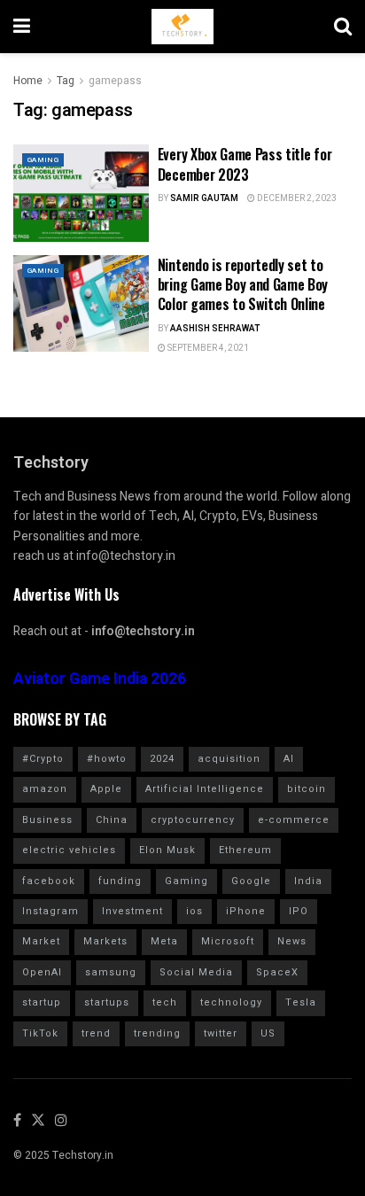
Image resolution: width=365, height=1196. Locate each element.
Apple (106, 788)
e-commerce (294, 819)
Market (41, 941)
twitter (220, 1033)
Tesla (300, 1002)
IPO (298, 911)
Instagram (50, 911)
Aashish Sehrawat (215, 328)
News (292, 941)
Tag (65, 81)
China (112, 819)
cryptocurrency (193, 819)
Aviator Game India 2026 (99, 679)
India (308, 881)
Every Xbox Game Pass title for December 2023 (244, 164)
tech (164, 1002)
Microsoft (227, 941)
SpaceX (277, 972)
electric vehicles (69, 850)
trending (157, 1033)
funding (120, 881)
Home (28, 81)
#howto (107, 758)
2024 (162, 758)
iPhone (246, 911)
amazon (44, 788)
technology (231, 1002)
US (268, 1033)
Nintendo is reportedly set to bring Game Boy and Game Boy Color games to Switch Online (243, 284)
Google (251, 881)
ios (194, 911)
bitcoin (306, 788)
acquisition (229, 758)
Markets (105, 941)
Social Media (196, 972)
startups (106, 1002)
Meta (164, 941)
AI (288, 758)
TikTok (40, 1033)
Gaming (42, 160)
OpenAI (42, 972)
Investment (132, 911)
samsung (110, 972)
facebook (48, 881)
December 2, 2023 (296, 198)
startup (41, 1002)
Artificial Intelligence (204, 788)
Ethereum (245, 850)
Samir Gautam (204, 198)
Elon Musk (167, 850)
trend (96, 1033)
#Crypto (43, 758)
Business (47, 819)
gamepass (115, 81)
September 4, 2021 (207, 348)
